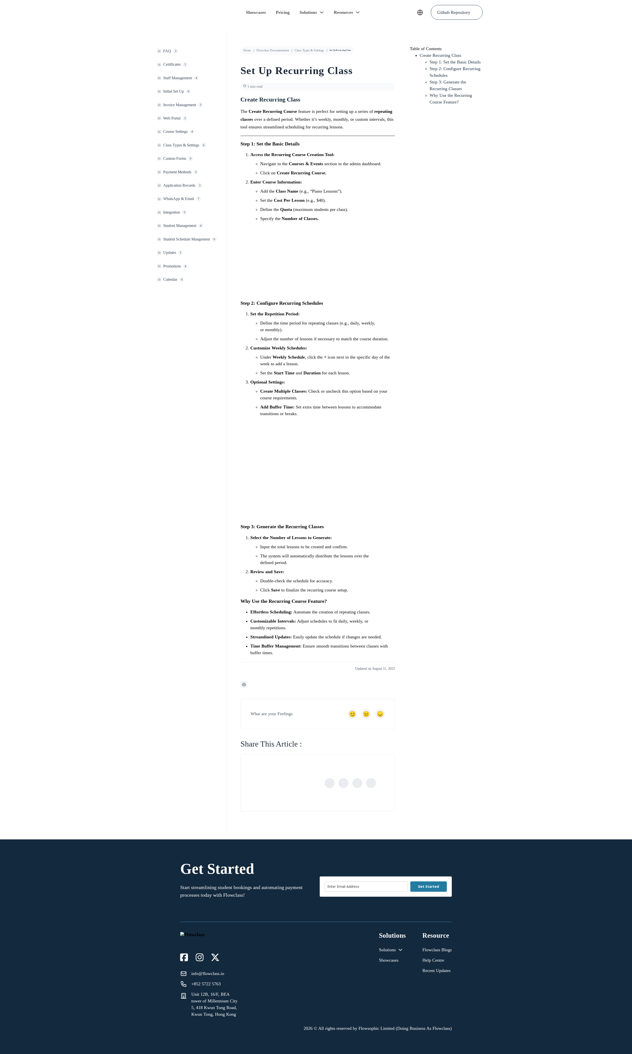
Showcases (256, 12)
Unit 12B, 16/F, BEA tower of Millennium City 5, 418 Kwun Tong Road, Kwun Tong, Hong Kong (214, 1004)
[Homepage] (169, 12)
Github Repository (453, 12)
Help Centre (433, 960)
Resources (343, 12)
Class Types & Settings (309, 50)
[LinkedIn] (357, 783)
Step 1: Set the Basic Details (455, 62)
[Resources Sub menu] (358, 12)
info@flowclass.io (207, 973)
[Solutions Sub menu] (321, 12)
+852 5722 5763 (206, 983)
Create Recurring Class (440, 55)
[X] (343, 783)
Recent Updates (436, 970)
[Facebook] (330, 783)
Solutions (308, 12)
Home (247, 50)
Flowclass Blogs (437, 949)
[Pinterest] (371, 783)
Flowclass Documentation (273, 50)
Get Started (428, 886)
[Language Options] (420, 12)
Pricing (283, 12)
